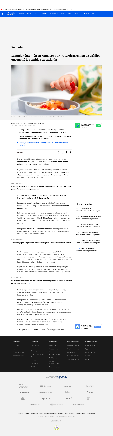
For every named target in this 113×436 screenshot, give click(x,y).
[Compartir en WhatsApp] (58, 152)
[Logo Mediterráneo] (78, 404)
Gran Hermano (36, 345)
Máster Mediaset (54, 367)
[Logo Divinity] (90, 386)
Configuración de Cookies (56, 413)
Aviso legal (20, 413)
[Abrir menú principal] (110, 14)
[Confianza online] (56, 429)
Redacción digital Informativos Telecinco (33, 123)
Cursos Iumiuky (72, 352)
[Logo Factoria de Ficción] (45, 392)
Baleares (50, 329)
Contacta (52, 345)
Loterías (15, 349)
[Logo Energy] (90, 392)
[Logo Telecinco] (45, 386)
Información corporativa (31, 413)
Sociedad (18, 47)
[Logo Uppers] (45, 398)
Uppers (87, 349)
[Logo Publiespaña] (56, 404)
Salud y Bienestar (73, 359)
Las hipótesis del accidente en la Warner (13, 9)
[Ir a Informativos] (11, 13)
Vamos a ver (35, 360)
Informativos (26, 329)
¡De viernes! (35, 363)
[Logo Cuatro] (67, 386)
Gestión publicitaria (81, 413)
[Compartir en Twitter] (62, 152)
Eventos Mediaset (73, 356)
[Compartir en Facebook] (70, 152)
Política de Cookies (69, 413)
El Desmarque (90, 352)
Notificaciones (54, 358)
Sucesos (43, 329)
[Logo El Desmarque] (23, 392)
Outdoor (34, 367)
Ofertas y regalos (73, 349)
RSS (88, 413)
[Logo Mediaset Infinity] (23, 386)
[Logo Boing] (67, 392)
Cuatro (87, 356)
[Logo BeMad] (23, 398)
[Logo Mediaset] (56, 378)
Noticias (16, 345)
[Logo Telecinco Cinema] (68, 398)
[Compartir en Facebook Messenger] (66, 152)
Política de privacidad (43, 413)
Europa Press (15, 123)
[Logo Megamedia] (57, 421)
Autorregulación (54, 354)
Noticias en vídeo (19, 356)
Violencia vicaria (59, 329)
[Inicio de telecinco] (2, 14)
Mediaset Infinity (90, 345)
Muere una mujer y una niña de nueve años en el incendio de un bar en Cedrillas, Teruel (50, 9)
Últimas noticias (18, 352)
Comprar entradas (73, 345)
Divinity (87, 359)
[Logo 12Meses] (90, 398)
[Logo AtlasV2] (34, 404)
